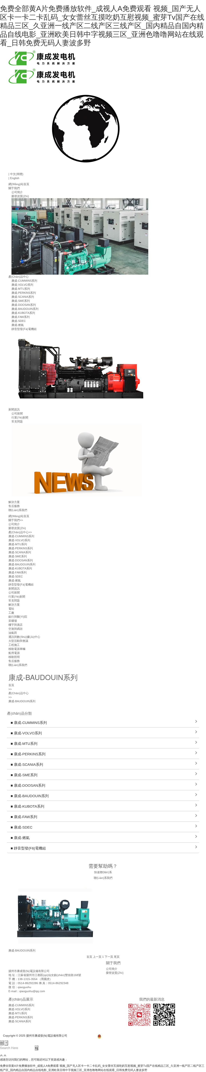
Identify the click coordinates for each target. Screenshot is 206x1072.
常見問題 (17, 421)
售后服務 (14, 506)
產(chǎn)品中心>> (20, 532)
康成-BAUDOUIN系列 (24, 308)
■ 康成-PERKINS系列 (26, 754)
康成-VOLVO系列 (22, 284)
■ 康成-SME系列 (22, 775)
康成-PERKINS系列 (23, 292)
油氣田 (12, 632)
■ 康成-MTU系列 (22, 744)
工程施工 (14, 644)
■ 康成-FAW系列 (22, 817)
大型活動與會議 (18, 640)
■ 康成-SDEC (19, 827)
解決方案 (14, 502)
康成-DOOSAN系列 (23, 304)
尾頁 (116, 956)
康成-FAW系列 (20, 317)
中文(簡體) (15, 174)
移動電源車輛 (16, 648)
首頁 (11, 685)
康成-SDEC (18, 321)
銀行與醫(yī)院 (17, 616)
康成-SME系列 (20, 300)
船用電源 (14, 653)
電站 (11, 608)
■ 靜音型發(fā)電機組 (26, 848)
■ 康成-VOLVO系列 (24, 733)
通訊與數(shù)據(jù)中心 (24, 636)
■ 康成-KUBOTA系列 (25, 806)
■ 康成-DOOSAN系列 (26, 785)
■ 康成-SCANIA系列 (25, 765)
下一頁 (109, 956)
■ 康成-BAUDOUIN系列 (28, 796)
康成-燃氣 (17, 325)
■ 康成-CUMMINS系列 (27, 723)
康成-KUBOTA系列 (23, 312)
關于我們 (14, 188)
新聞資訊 (14, 409)
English (13, 178)
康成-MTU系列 (20, 288)
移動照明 (14, 657)
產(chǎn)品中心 (18, 276)
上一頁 (97, 956)
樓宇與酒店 (15, 624)
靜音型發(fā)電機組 (24, 329)
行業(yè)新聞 (19, 417)
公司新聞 (17, 413)
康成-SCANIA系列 (22, 296)
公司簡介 (17, 192)
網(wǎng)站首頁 (18, 184)
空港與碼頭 (15, 628)
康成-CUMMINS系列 (24, 280)
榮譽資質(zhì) (20, 196)
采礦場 (12, 620)
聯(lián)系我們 (17, 510)
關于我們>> (15, 520)
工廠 (11, 612)
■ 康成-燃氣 (18, 838)
